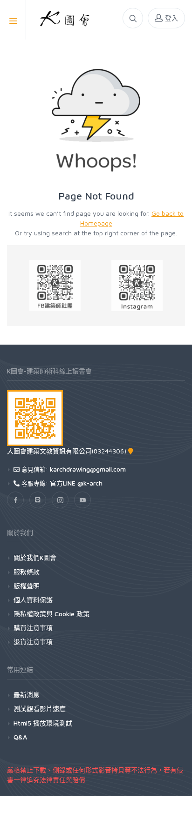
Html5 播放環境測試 (43, 723)
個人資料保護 (33, 600)
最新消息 (27, 695)
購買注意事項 (33, 628)
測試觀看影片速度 (40, 708)
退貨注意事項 (33, 642)
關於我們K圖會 (35, 557)
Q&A (20, 737)
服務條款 (27, 572)
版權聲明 (27, 586)
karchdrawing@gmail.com (88, 469)
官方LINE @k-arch (76, 483)
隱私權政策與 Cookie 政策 (51, 614)
